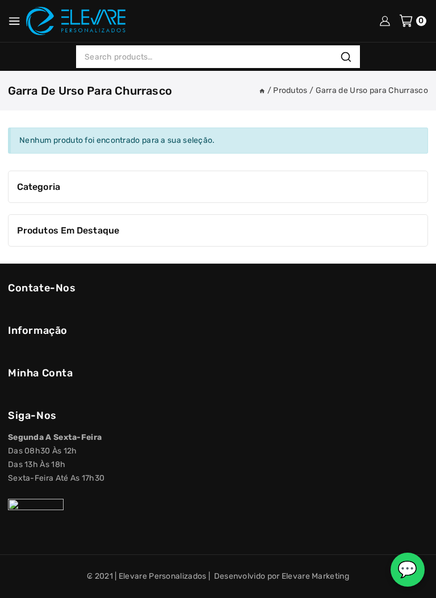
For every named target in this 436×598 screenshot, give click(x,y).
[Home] (262, 90)
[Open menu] (14, 21)
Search (349, 57)
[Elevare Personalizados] (75, 21)
